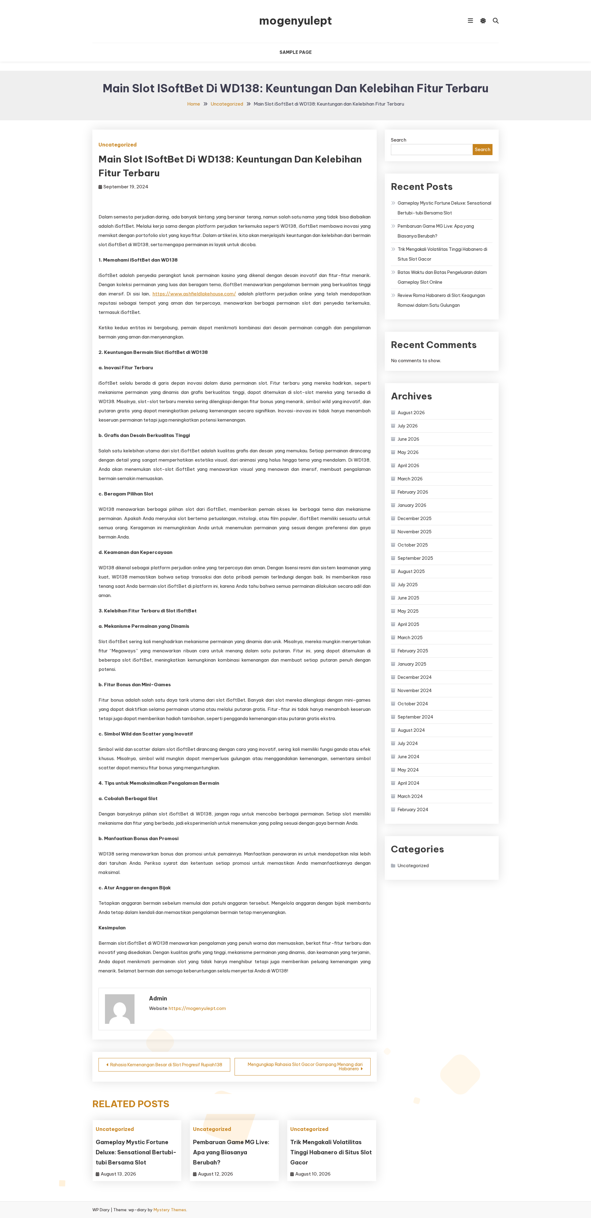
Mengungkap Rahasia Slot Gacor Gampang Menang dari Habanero (305, 1067)
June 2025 (408, 598)
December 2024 (415, 677)
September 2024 (415, 717)
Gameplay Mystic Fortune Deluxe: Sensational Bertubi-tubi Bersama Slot (136, 1152)
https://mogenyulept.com (197, 1008)
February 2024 (413, 809)
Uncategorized (117, 145)
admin (158, 998)
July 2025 (408, 584)
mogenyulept (295, 21)
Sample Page (295, 52)
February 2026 (413, 492)
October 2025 (413, 545)
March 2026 (410, 479)
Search (398, 140)
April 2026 (408, 465)
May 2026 (408, 452)
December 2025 (415, 518)
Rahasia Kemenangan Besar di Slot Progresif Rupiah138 (166, 1065)
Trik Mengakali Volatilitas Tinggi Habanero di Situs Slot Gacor (331, 1152)
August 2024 (411, 730)
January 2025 (412, 664)
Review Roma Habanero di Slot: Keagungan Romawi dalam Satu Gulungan (441, 300)
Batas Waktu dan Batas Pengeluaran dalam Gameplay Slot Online (442, 277)
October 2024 (413, 704)
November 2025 (415, 532)
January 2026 (412, 505)
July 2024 (408, 743)
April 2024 (409, 783)
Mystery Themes (170, 1209)
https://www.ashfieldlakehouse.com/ (194, 294)
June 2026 (408, 439)
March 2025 (410, 637)
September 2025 (415, 558)
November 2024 (415, 690)
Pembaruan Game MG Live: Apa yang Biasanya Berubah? (231, 1152)
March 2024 (410, 796)
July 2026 (408, 426)
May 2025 (408, 611)
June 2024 (409, 756)
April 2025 (408, 624)
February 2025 (413, 651)
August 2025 (411, 571)
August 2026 (411, 412)
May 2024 (408, 770)
